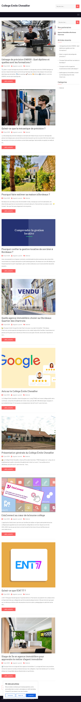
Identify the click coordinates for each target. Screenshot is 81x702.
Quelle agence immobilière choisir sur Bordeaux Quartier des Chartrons (69, 75)
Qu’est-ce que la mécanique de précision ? (23, 128)
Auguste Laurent (17, 66)
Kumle (23, 699)
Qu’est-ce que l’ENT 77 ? (14, 590)
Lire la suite (8, 81)
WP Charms (30, 699)
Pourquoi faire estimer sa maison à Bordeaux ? (26, 194)
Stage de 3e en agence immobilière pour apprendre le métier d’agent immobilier (23, 658)
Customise (10, 695)
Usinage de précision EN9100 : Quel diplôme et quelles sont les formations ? (26, 61)
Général (27, 66)
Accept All (30, 695)
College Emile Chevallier (16, 5)
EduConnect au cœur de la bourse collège (23, 515)
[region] (20, 690)
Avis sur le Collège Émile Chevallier (20, 391)
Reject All (20, 695)
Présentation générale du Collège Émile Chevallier (28, 452)
